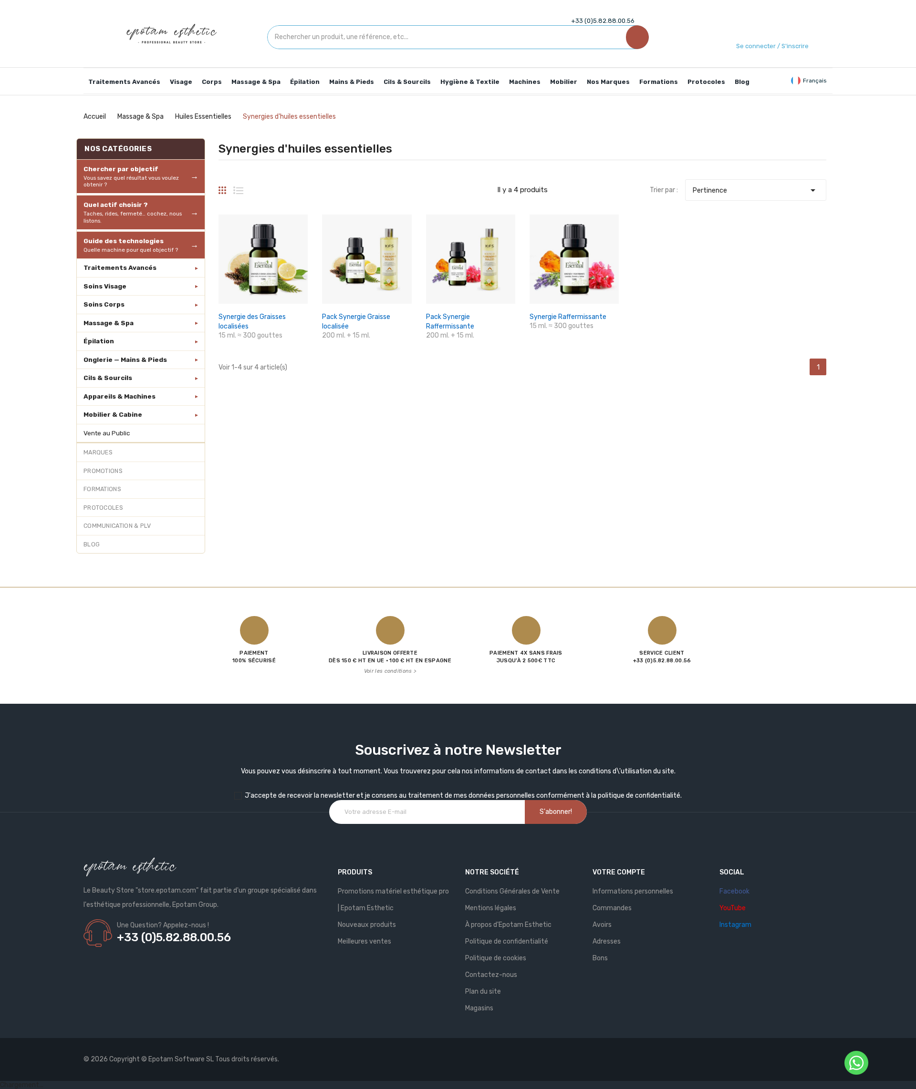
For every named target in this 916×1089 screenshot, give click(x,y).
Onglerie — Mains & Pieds (125, 359)
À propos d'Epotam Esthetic (508, 925)
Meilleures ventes (364, 941)
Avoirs (602, 925)
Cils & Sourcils (107, 377)
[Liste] (238, 186)
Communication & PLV (117, 525)
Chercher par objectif (131, 176)
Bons (600, 958)
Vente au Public (106, 433)
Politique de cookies (495, 958)
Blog (91, 544)
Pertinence (756, 190)
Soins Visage (104, 286)
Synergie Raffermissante (568, 317)
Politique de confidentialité (506, 941)
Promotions (103, 470)
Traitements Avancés (119, 267)
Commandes (612, 908)
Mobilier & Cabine (112, 414)
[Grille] (222, 186)
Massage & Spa (108, 323)
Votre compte (619, 872)
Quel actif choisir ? (132, 212)
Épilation (98, 341)
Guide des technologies (130, 245)
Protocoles (103, 507)
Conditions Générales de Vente (512, 891)
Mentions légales (490, 908)
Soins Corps (104, 304)
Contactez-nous (491, 975)
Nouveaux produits (367, 925)
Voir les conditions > (390, 671)
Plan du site (483, 991)
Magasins (479, 1008)
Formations (102, 489)
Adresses (607, 941)
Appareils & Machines (119, 396)
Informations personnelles (633, 891)
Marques (98, 452)
